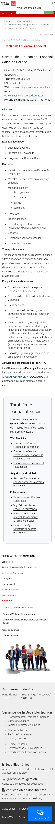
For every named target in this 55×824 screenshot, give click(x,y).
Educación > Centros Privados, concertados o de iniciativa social (28, 455)
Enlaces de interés (10, 635)
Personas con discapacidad (21, 24)
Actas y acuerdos (17, 738)
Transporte (7, 578)
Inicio (7, 21)
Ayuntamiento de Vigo (29, 8)
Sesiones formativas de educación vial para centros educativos (28, 482)
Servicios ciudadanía (24, 21)
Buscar (49, 14)
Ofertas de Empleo (18, 730)
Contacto (24, 817)
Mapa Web (8, 817)
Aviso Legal (8, 808)
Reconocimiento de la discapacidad (19, 567)
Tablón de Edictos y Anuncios (24, 725)
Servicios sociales (10, 589)
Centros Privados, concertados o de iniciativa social (25, 621)
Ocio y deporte (9, 595)
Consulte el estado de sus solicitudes (22, 783)
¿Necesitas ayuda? (40, 818)
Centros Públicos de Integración (19, 614)
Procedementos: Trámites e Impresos (28, 717)
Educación (44, 24)
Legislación (7, 561)
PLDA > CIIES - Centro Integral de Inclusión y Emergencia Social (25, 517)
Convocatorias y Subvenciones (25, 748)
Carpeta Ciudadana (18, 720)
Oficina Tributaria (17, 744)
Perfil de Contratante (19, 734)
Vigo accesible (9, 584)
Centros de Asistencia (12, 573)
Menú (7, 14)
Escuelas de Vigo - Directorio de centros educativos (24, 529)
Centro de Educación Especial (18, 607)
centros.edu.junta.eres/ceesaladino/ (30, 87)
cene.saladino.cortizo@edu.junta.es (23, 95)
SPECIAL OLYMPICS (14, 376)
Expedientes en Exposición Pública (27, 752)
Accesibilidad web (10, 630)
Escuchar (48, 34)
